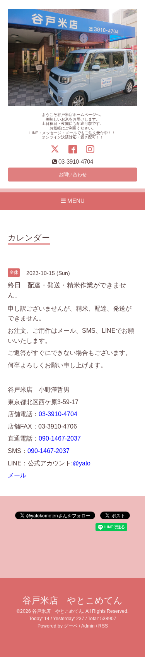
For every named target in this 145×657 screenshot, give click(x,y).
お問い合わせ (73, 174)
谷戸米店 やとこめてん (72, 600)
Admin (88, 626)
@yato (81, 463)
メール (17, 475)
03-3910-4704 (58, 414)
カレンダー (29, 237)
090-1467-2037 (60, 438)
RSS (103, 626)
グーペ (71, 626)
